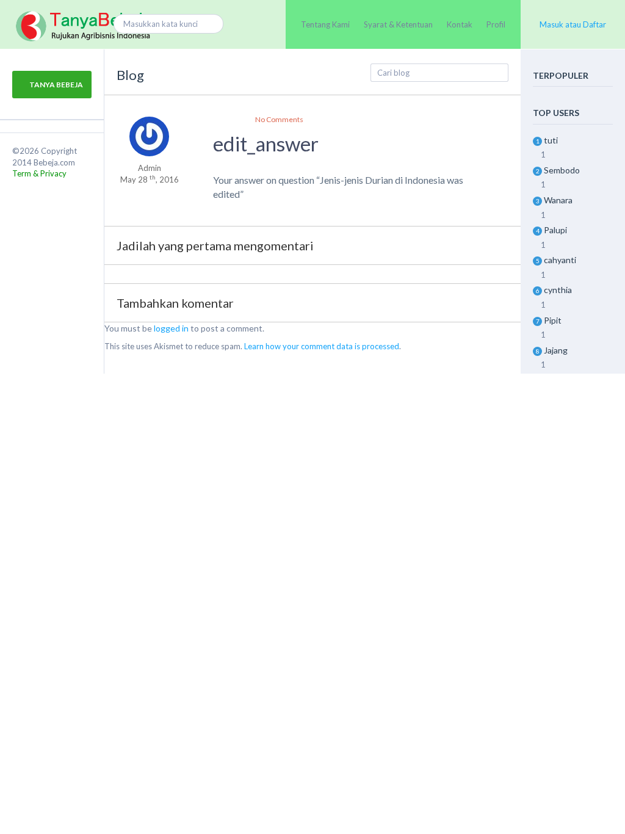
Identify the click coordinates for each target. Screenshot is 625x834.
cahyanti (560, 260)
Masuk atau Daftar (573, 24)
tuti (551, 140)
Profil (495, 24)
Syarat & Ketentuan (398, 24)
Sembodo (562, 170)
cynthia (558, 290)
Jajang (556, 350)
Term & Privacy (39, 173)
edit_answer (266, 143)
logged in (171, 328)
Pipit (553, 320)
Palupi (555, 230)
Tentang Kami (325, 24)
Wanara (558, 200)
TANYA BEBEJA (55, 84)
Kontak (459, 24)
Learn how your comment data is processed (321, 346)
